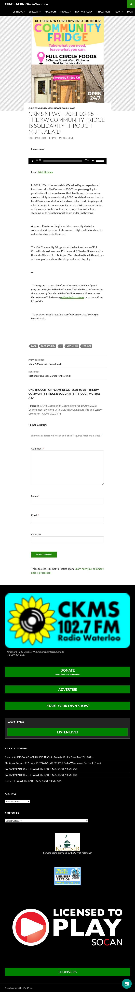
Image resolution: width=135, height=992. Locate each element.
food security (48, 346)
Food (34, 346)
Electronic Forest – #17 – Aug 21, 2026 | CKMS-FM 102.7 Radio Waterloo (42, 763)
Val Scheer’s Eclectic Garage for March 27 (49, 374)
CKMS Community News (41, 108)
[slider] (100, 161)
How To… (64, 12)
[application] (67, 161)
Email (35, 515)
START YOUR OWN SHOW (68, 706)
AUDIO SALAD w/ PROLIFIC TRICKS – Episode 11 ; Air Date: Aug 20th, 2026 (53, 757)
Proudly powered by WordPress (18, 988)
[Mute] (93, 161)
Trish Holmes (45, 171)
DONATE (67, 671)
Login (130, 12)
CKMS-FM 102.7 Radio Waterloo (26, 4)
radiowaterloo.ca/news (72, 297)
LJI (61, 346)
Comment (37, 448)
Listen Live (18, 12)
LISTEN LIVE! (67, 732)
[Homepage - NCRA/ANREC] (67, 875)
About (118, 12)
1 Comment (67, 138)
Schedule (33, 12)
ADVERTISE (67, 689)
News (53, 138)
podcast (86, 346)
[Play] (32, 161)
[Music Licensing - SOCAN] (67, 927)
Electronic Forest (92, 763)
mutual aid (72, 346)
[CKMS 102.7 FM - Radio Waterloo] (67, 620)
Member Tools (103, 12)
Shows (71, 108)
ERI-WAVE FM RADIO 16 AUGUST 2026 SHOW (53, 769)
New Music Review (83, 12)
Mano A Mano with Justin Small (44, 362)
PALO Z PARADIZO (15, 769)
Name (35, 496)
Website (36, 534)
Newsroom (50, 12)
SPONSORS (67, 972)
